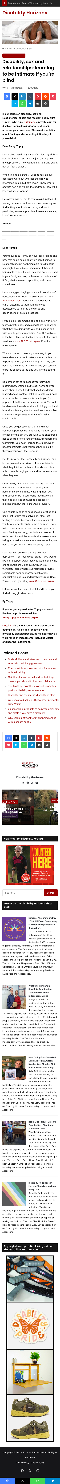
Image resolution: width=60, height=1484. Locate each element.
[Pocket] (53, 96)
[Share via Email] (38, 103)
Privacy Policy (22, 1462)
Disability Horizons (15, 88)
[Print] (45, 103)
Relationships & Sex (22, 48)
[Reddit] (45, 96)
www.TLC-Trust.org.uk (27, 341)
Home (7, 48)
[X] (15, 96)
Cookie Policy (37, 1462)
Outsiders (29, 122)
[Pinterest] (38, 96)
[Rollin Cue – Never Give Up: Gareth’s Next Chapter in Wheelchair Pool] (14, 1144)
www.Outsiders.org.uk (41, 581)
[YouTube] (37, 783)
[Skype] (15, 103)
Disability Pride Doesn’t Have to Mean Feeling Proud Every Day (42, 1186)
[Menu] (56, 14)
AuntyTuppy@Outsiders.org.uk (20, 617)
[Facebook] (7, 96)
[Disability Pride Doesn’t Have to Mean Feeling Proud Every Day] (14, 1205)
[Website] (23, 783)
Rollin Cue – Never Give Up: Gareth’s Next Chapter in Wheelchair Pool (42, 1125)
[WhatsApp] (22, 103)
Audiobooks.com (11, 300)
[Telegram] (30, 103)
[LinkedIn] (22, 96)
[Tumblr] (30, 96)
